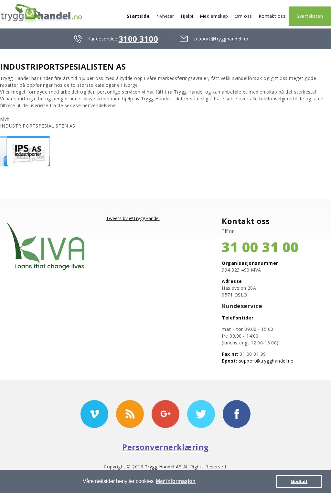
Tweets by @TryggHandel (133, 218)
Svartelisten (310, 16)
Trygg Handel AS (163, 467)
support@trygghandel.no (220, 39)
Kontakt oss (272, 16)
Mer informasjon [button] (176, 481)
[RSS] (130, 414)
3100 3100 (138, 38)
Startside (138, 16)
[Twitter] (201, 414)
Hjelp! (187, 16)
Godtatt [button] (299, 481)
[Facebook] (237, 414)
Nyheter (165, 16)
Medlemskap (214, 16)
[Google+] (165, 414)
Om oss (243, 16)
